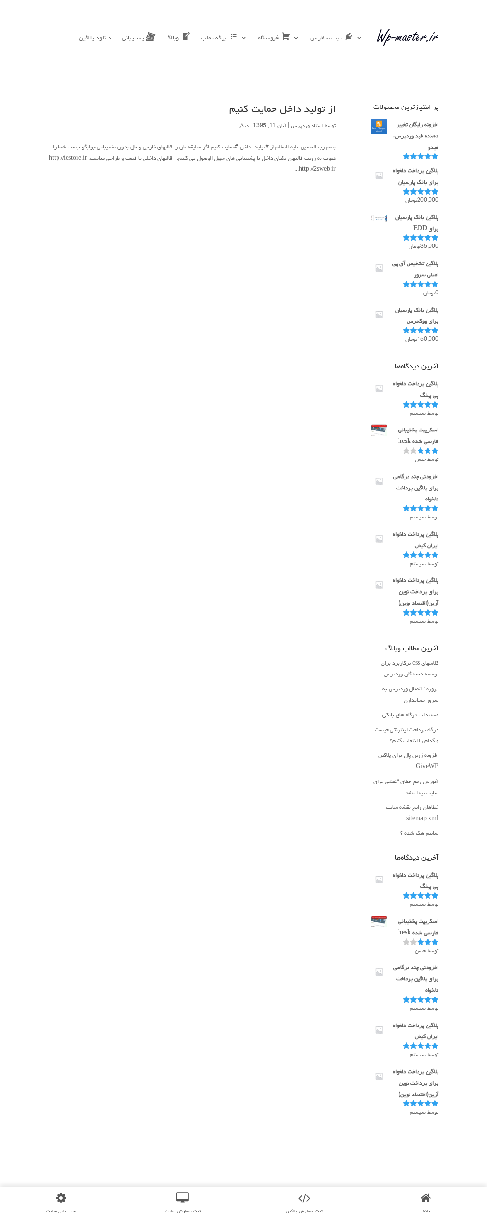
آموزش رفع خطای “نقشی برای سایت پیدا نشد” (405, 787)
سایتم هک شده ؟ (419, 833)
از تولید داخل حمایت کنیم (282, 108)
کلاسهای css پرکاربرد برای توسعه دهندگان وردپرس (409, 668)
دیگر (243, 125)
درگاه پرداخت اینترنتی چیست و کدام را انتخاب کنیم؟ (406, 735)
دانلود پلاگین (95, 37)
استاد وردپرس (307, 125)
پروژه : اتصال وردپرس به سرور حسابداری (410, 694)
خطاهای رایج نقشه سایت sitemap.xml (412, 813)
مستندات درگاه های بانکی (410, 714)
